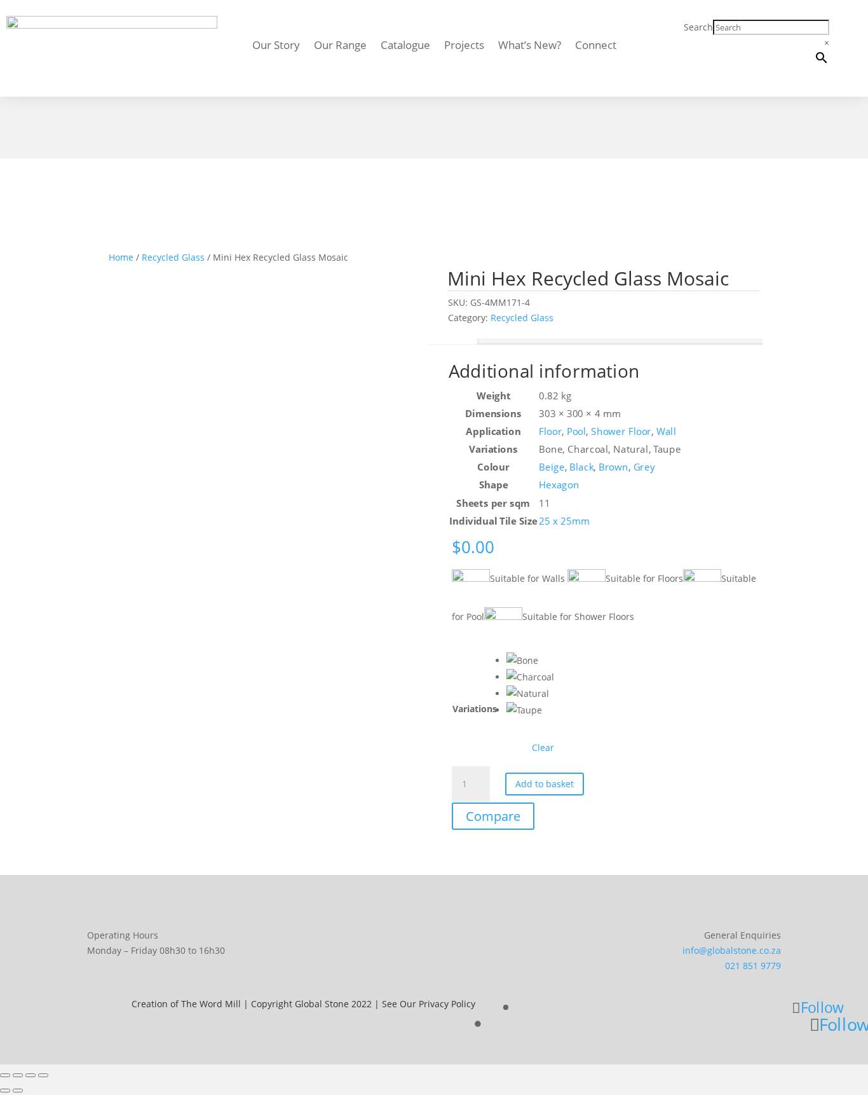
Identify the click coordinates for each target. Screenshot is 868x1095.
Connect (595, 46)
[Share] (30, 1075)
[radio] (530, 660)
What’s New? (529, 46)
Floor (550, 431)
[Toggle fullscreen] (18, 1075)
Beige (552, 467)
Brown (613, 467)
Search (698, 27)
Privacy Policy (447, 1004)
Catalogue (405, 46)
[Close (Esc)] (43, 1075)
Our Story (276, 46)
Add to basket (544, 784)
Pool (577, 431)
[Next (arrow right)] (18, 1090)
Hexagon (559, 485)
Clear (543, 748)
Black (581, 467)
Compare (493, 816)
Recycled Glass (173, 257)
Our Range (340, 46)
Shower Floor (621, 431)
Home (121, 257)
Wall (666, 431)
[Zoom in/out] (5, 1075)
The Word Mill (211, 1004)
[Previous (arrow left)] (5, 1090)
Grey (644, 467)
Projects (464, 46)
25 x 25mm (564, 520)
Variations (474, 709)
